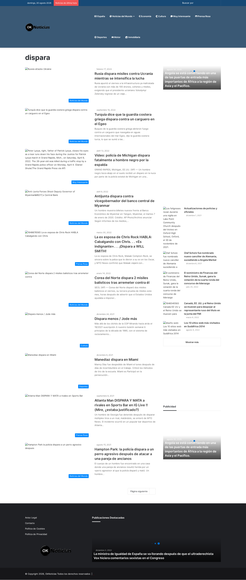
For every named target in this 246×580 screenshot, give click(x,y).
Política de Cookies (35, 528)
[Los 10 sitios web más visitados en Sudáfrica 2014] (172, 328)
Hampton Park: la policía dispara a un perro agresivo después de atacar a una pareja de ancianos (124, 454)
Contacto (30, 523)
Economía (145, 16)
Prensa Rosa (203, 16)
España (101, 16)
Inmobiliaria (134, 37)
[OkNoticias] (37, 27)
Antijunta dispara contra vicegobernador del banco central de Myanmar (124, 201)
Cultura (162, 16)
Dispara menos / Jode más (116, 319)
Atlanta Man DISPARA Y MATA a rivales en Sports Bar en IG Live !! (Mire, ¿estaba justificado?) (121, 405)
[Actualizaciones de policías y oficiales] (172, 228)
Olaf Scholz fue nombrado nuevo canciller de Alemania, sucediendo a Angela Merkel (200, 256)
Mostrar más (192, 342)
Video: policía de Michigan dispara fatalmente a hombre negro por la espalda (122, 160)
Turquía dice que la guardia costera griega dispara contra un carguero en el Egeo (124, 119)
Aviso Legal (31, 517)
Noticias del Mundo (122, 16)
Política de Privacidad (36, 534)
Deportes (102, 37)
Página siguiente (139, 491)
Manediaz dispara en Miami (116, 360)
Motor (117, 37)
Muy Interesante (181, 16)
